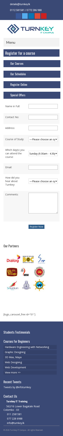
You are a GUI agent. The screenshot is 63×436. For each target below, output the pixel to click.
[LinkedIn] (31, 16)
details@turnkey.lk (19, 4)
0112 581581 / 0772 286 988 (25, 10)
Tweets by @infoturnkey (17, 387)
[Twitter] (25, 16)
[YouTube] (44, 16)
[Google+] (37, 16)
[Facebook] (18, 16)
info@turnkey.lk (15, 423)
